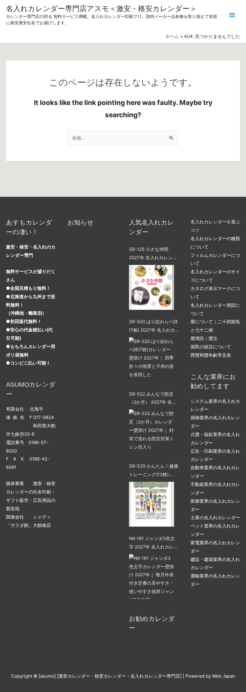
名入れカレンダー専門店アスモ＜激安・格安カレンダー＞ (101, 8)
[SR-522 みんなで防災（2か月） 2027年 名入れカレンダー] (151, 431)
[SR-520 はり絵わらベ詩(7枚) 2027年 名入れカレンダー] (151, 359)
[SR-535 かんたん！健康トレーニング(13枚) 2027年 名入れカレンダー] (151, 504)
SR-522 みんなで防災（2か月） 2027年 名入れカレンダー (152, 399)
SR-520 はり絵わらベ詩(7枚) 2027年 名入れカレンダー (153, 326)
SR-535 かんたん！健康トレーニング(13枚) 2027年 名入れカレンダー (153, 471)
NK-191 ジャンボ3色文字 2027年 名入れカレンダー (153, 543)
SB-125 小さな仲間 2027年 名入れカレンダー (153, 254)
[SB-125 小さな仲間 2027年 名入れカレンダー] (151, 287)
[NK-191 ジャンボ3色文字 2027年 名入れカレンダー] (151, 576)
